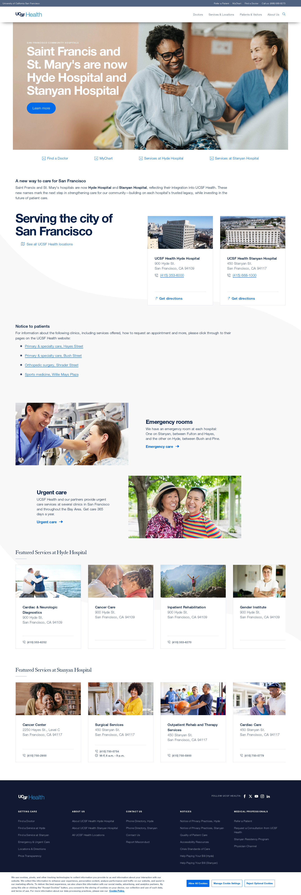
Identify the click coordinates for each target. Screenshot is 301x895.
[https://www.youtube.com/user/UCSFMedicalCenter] (256, 796)
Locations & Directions (32, 848)
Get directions (170, 298)
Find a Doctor (251, 3)
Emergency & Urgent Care (34, 841)
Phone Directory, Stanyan (141, 828)
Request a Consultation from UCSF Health (255, 830)
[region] (150, 883)
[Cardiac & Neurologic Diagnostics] (48, 607)
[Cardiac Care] (265, 722)
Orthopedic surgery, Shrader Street (51, 365)
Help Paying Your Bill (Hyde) (197, 855)
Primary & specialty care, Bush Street (53, 355)
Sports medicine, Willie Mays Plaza (51, 374)
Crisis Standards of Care (195, 848)
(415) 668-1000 (244, 275)
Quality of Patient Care (193, 834)
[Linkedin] (268, 796)
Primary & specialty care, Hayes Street (54, 346)
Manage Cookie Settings (227, 883)
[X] (250, 796)
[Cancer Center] (48, 722)
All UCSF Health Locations (88, 834)
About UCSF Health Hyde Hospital (93, 821)
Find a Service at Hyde (31, 828)
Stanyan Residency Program (251, 839)
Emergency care (159, 447)
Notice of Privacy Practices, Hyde (200, 821)
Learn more (41, 108)
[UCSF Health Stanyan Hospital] (252, 260)
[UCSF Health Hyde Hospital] (180, 260)
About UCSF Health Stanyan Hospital (95, 828)
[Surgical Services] (120, 722)
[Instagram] (262, 796)
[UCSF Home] (29, 14)
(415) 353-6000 (172, 275)
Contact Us (133, 834)
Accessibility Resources (194, 841)
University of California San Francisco (21, 3)
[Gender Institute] (265, 607)
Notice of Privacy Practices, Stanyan (202, 828)
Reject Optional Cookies (259, 883)
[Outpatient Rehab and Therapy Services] (193, 722)
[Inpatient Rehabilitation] (193, 607)
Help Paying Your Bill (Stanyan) (199, 862)
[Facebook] (244, 796)
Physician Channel (245, 846)
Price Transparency (29, 855)
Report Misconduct (138, 841)
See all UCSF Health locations (50, 244)
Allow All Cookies (197, 883)
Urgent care (47, 522)
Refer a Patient (221, 3)
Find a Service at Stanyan (33, 834)
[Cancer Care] (120, 607)
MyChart (237, 3)
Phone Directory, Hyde (139, 821)
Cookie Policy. (117, 890)
